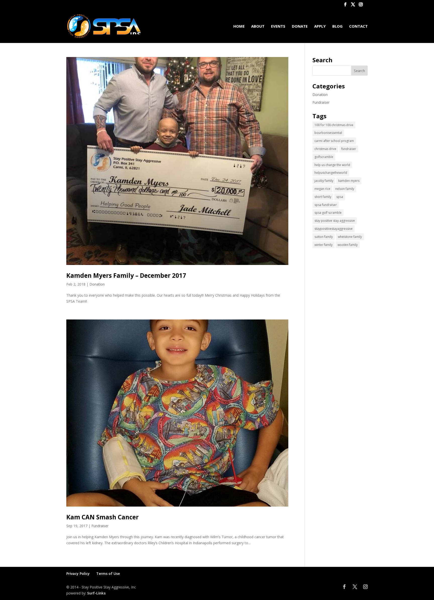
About (257, 26)
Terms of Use (108, 573)
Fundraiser (99, 525)
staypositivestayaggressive (333, 229)
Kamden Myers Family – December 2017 (126, 275)
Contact (358, 26)
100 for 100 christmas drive (333, 125)
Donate (300, 26)
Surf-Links (96, 593)
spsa (339, 197)
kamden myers (348, 181)
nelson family (344, 189)
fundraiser (348, 149)
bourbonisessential (328, 133)
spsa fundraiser (325, 205)
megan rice (322, 189)
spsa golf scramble (328, 212)
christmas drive (325, 149)
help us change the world (332, 165)
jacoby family (323, 181)
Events (278, 26)
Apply (320, 26)
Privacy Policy (78, 573)
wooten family (348, 245)
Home (239, 26)
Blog (337, 26)
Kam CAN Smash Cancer (102, 517)
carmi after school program (334, 141)
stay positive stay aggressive (334, 221)
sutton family (323, 237)
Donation (97, 284)
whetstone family (350, 237)
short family (322, 197)
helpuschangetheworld (330, 173)
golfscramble (323, 157)
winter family (323, 245)
